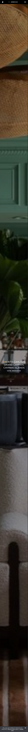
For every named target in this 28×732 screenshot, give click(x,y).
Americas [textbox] (14, 2)
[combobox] (14, 2)
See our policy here (13, 729)
